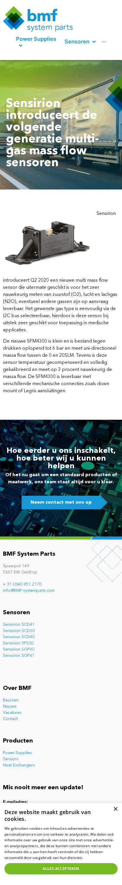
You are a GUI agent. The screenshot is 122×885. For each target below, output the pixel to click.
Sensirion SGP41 (18, 656)
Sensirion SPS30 (18, 643)
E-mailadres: (15, 802)
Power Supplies (17, 753)
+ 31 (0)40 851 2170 (22, 584)
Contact (10, 719)
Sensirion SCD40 (19, 637)
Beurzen (11, 700)
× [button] (115, 809)
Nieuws (10, 706)
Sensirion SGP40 (18, 649)
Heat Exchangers (19, 765)
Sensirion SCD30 (19, 631)
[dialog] (61, 844)
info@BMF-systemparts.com (29, 591)
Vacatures (12, 713)
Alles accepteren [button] (61, 868)
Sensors (10, 759)
